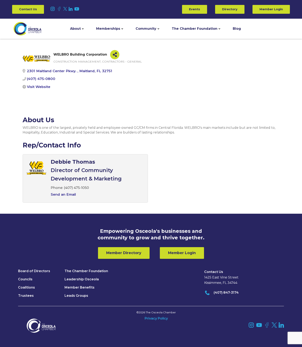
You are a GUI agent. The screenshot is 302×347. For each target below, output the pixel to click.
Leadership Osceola (82, 279)
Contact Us (28, 9)
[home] (27, 28)
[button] (77, 29)
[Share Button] (114, 54)
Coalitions (26, 287)
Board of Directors (34, 271)
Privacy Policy (156, 318)
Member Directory (123, 253)
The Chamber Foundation (194, 29)
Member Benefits (80, 287)
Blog (237, 29)
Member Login (271, 9)
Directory (229, 9)
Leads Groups (76, 296)
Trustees (26, 296)
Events (194, 9)
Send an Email (63, 194)
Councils (25, 279)
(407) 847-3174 (226, 292)
